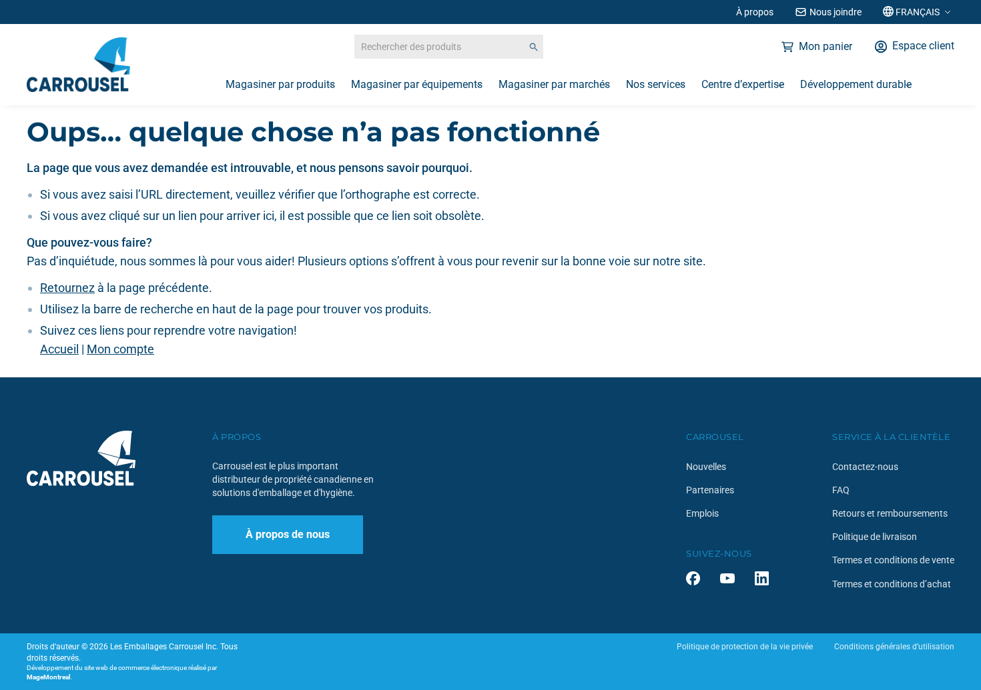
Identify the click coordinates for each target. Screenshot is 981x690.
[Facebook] (693, 578)
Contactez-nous (865, 466)
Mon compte (120, 349)
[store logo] (78, 64)
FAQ (841, 490)
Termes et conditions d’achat (891, 584)
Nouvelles (706, 466)
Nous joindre (835, 12)
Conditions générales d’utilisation (894, 646)
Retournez (67, 288)
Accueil (59, 349)
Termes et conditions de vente (893, 560)
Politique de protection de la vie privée (745, 646)
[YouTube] (727, 578)
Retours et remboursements (890, 513)
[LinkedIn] (762, 578)
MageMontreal (49, 677)
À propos (754, 12)
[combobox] (448, 47)
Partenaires (710, 490)
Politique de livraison (874, 536)
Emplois (702, 513)
